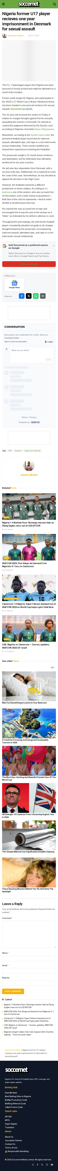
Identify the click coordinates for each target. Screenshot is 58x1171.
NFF (10, 451)
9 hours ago (8, 611)
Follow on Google (29, 264)
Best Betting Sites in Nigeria (18, 1096)
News (6, 517)
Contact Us (10, 1144)
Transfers (9, 1127)
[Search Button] (54, 4)
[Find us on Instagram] (47, 1164)
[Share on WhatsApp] (36, 296)
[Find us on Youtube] (52, 1164)
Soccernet (9, 1050)
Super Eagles (11, 1124)
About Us (9, 1137)
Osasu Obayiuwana (44, 129)
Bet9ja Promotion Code (16, 1100)
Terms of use (11, 1148)
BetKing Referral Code (15, 1103)
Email (5, 965)
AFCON (8, 1117)
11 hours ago (8, 651)
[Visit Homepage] (29, 4)
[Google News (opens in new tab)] (14, 285)
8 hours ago (8, 529)
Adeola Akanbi (17, 36)
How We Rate (11, 1093)
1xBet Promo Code (14, 1107)
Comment (7, 918)
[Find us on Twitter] (42, 1164)
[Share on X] (29, 296)
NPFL (7, 1120)
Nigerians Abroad (32, 451)
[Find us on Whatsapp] (33, 1164)
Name (5, 953)
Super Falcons (11, 599)
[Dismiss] (54, 246)
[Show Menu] (3, 4)
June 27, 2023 (33, 36)
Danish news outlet (40, 135)
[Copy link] (43, 296)
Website (6, 978)
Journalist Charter (13, 1140)
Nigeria (18, 451)
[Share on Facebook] (21, 296)
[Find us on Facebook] (37, 1164)
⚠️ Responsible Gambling (17, 1151)
